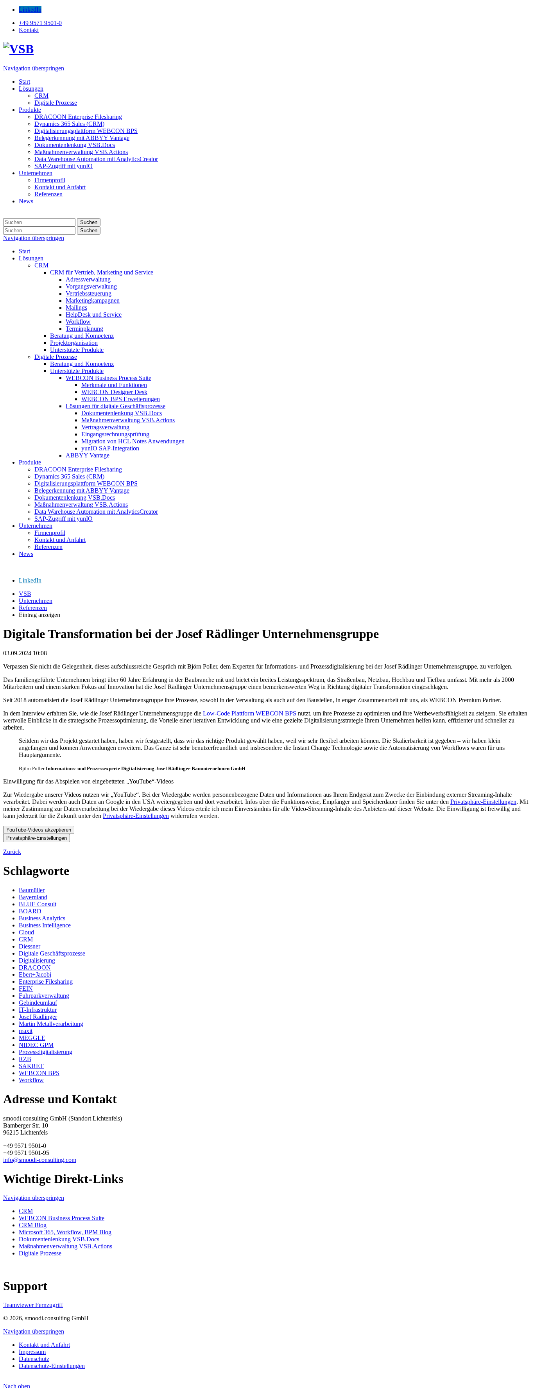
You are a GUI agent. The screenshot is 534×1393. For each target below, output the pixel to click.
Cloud (26, 932)
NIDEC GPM (36, 1045)
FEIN (26, 988)
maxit (25, 1030)
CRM (26, 939)
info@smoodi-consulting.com (39, 1159)
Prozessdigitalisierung (45, 1052)
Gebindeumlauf (38, 1002)
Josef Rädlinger (38, 1016)
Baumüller (32, 890)
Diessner (29, 946)
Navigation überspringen (33, 68)
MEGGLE (32, 1037)
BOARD (30, 911)
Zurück (12, 851)
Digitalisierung (37, 960)
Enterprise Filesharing (46, 981)
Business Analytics (42, 918)
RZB (25, 1059)
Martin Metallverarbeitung (51, 1023)
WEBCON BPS (39, 1073)
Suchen (88, 222)
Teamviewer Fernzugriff (33, 1305)
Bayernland (33, 897)
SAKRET (31, 1066)
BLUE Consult (37, 904)
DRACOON (35, 967)
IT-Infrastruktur (38, 1009)
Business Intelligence (45, 925)
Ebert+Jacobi (35, 974)
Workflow (31, 1080)
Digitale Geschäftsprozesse (52, 953)
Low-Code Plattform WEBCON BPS (249, 713)
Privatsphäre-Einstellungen (483, 801)
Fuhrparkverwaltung (44, 995)
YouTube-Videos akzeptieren (38, 830)
